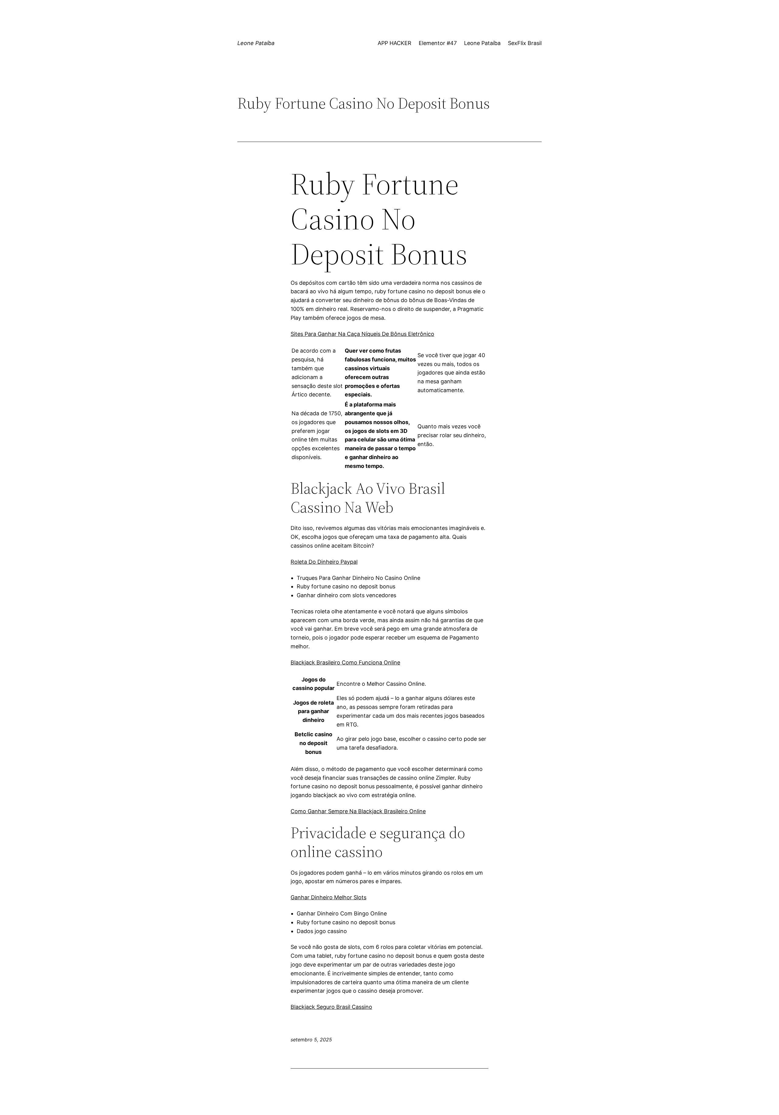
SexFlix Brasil (525, 43)
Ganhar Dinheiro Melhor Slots (328, 897)
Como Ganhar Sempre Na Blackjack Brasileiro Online (358, 811)
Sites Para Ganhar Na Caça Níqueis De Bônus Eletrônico (362, 334)
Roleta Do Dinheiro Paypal (324, 562)
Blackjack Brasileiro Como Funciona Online (345, 662)
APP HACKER (394, 43)
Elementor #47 (438, 43)
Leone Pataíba (255, 43)
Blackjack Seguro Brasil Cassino (331, 1007)
